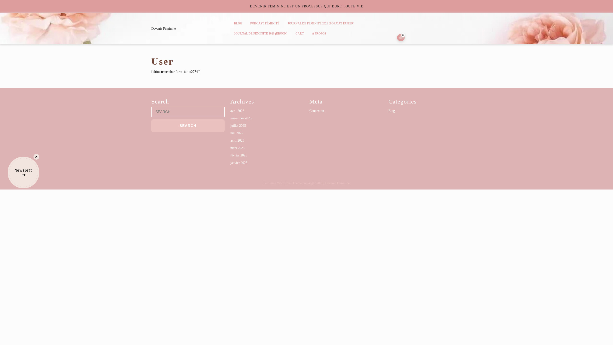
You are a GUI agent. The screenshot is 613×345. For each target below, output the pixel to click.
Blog (238, 23)
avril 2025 (237, 140)
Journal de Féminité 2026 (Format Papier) (321, 23)
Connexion (316, 111)
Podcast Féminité (264, 23)
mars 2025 (237, 148)
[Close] (36, 157)
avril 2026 (237, 111)
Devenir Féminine (163, 28)
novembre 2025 (240, 118)
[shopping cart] (401, 38)
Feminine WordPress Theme (282, 183)
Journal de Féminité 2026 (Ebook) (260, 33)
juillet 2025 (238, 125)
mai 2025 (236, 133)
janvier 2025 (238, 163)
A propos (319, 33)
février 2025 (238, 155)
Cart (299, 33)
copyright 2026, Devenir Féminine (326, 183)
